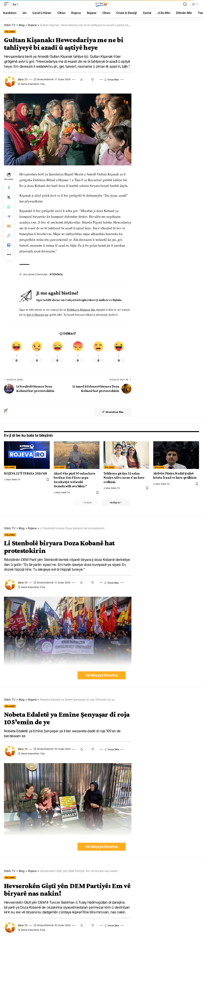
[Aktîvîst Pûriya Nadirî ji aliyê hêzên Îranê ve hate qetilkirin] (176, 455)
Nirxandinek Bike (115, 412)
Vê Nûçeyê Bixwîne (101, 675)
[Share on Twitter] (8, 197)
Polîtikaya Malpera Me (81, 309)
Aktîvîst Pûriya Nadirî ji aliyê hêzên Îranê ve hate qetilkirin (174, 475)
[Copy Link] (8, 235)
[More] (8, 254)
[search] (185, 4)
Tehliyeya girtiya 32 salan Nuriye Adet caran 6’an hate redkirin (124, 478)
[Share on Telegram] (8, 216)
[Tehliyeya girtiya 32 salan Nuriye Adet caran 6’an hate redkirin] (126, 455)
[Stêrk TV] (101, 4)
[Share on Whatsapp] (8, 207)
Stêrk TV (23, 79)
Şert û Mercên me (38, 314)
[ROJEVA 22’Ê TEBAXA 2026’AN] (27, 455)
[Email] (8, 226)
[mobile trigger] (7, 4)
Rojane (10, 31)
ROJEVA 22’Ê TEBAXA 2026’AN (25, 473)
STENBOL (56, 274)
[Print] (8, 245)
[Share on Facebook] (8, 187)
